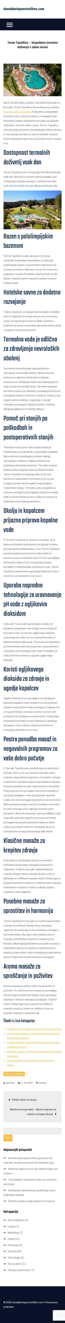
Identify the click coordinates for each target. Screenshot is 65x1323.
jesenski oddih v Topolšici (17, 111)
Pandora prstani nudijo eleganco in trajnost (31, 1201)
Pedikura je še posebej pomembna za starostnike (34, 1029)
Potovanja (13, 1245)
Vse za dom (14, 1264)
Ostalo (11, 1239)
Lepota (11, 1226)
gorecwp (10, 1083)
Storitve (42, 1083)
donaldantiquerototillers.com (23, 9)
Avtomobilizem (16, 1220)
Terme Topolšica (14, 1074)
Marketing (13, 1232)
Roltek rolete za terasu (24, 1099)
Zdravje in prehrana (18, 1270)
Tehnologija (14, 1257)
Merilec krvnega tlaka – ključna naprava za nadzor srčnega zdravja (33, 1112)
